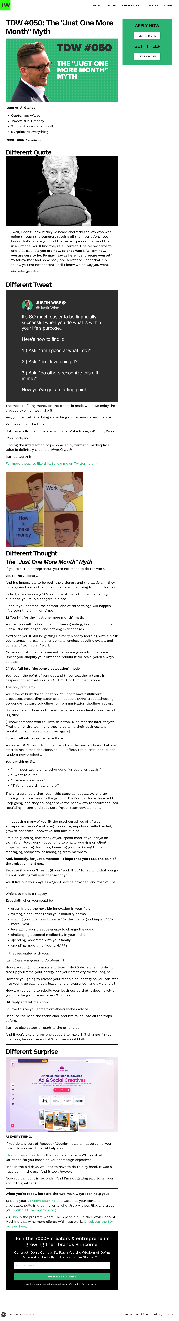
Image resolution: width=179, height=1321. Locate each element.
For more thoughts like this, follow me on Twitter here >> (52, 463)
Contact (171, 1314)
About (97, 5)
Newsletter (130, 5)
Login (168, 5)
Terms (128, 1314)
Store (111, 5)
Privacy (158, 1314)
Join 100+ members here (34, 1210)
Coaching (151, 5)
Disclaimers (143, 1314)
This (14, 1217)
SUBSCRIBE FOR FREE (62, 1276)
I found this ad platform (25, 1155)
